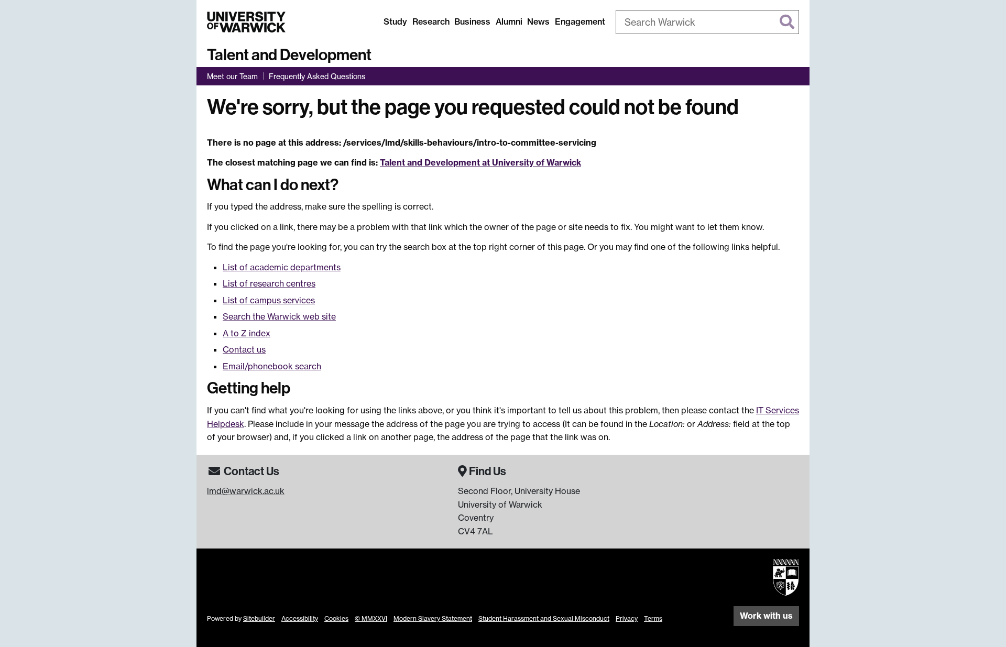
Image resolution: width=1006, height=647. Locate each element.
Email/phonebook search (272, 366)
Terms (653, 618)
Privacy (627, 618)
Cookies (336, 618)
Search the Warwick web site (279, 316)
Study (395, 21)
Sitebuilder (259, 618)
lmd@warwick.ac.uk (246, 491)
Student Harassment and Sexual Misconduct (543, 618)
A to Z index (246, 333)
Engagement (580, 21)
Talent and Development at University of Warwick (480, 162)
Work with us (766, 615)
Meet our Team (232, 76)
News (538, 21)
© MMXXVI (371, 618)
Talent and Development (289, 55)
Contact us (244, 349)
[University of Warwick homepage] (246, 22)
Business (472, 21)
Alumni (509, 21)
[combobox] (707, 22)
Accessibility (299, 618)
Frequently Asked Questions (317, 76)
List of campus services (269, 300)
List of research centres (269, 283)
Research (431, 21)
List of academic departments (282, 267)
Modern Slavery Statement (432, 618)
